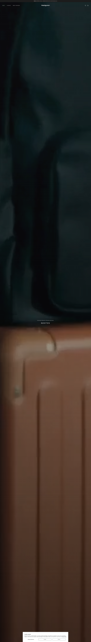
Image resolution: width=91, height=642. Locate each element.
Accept (45, 639)
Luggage (9, 5)
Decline (59, 639)
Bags (4, 5)
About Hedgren (16, 5)
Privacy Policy (64, 636)
